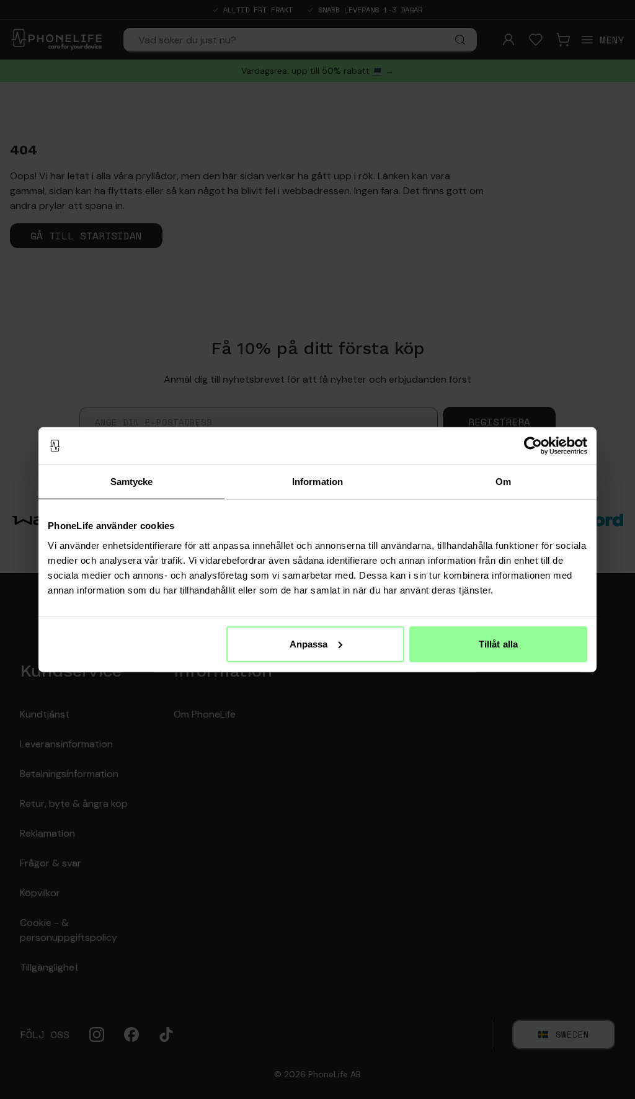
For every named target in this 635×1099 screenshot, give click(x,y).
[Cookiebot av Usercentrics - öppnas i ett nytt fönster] (533, 446)
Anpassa (309, 643)
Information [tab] (317, 481)
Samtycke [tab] (131, 481)
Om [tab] (503, 481)
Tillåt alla (498, 643)
